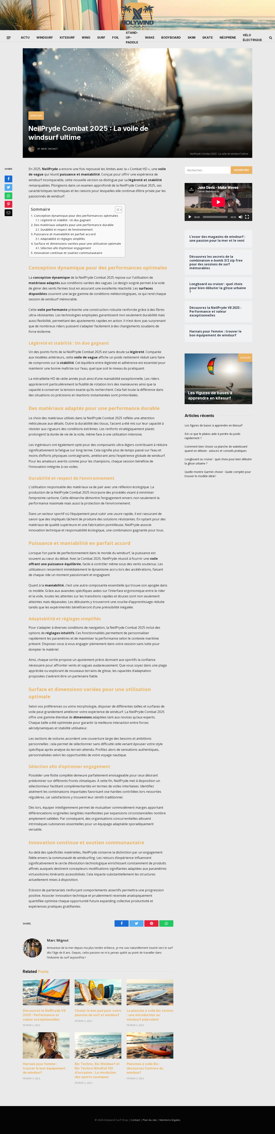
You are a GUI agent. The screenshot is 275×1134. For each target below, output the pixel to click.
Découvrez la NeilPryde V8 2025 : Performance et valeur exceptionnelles (44, 1015)
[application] (218, 202)
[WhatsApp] (8, 196)
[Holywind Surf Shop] (137, 15)
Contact (135, 1120)
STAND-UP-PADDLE (132, 37)
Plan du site (150, 1120)
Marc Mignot (58, 940)
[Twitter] (8, 187)
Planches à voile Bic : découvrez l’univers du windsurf (145, 1068)
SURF (101, 37)
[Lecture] (190, 217)
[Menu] (9, 37)
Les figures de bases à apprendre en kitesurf (210, 395)
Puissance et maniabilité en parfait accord (65, 234)
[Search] (270, 37)
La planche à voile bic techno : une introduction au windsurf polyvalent (150, 1015)
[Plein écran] (247, 217)
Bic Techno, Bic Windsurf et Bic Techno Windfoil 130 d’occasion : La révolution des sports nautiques (97, 1070)
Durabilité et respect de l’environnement (66, 229)
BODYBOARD (171, 37)
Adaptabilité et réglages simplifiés (62, 239)
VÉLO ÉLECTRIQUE (252, 37)
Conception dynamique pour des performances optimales (76, 216)
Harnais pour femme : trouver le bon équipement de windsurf (44, 1068)
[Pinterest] (8, 204)
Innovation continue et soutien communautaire (68, 253)
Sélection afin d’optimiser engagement (65, 248)
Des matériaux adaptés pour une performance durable (74, 225)
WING (86, 37)
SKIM (191, 37)
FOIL (115, 37)
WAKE (149, 37)
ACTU (25, 37)
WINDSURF (44, 37)
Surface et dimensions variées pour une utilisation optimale (77, 243)
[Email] (8, 213)
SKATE (207, 37)
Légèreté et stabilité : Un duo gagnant (65, 220)
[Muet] (241, 217)
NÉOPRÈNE (228, 37)
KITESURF (67, 37)
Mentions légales (169, 1120)
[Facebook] (8, 179)
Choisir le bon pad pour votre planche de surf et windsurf (98, 1013)
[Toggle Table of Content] (116, 209)
